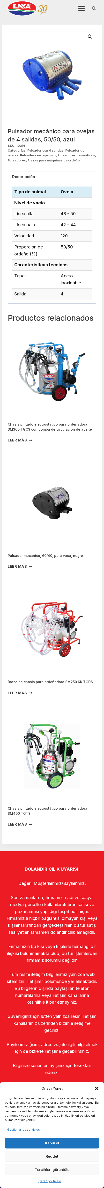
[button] (96, 1088)
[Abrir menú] (81, 8)
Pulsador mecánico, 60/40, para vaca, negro (45, 556)
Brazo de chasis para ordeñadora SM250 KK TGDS (50, 682)
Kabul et (52, 1143)
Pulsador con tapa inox (38, 155)
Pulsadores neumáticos (76, 155)
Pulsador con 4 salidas (45, 150)
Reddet (52, 1156)
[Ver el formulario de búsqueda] (93, 8)
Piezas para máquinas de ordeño (54, 160)
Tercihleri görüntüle (52, 1169)
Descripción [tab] (23, 176)
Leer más (17, 440)
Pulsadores (17, 160)
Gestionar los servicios (23, 1129)
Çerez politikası (49, 1181)
